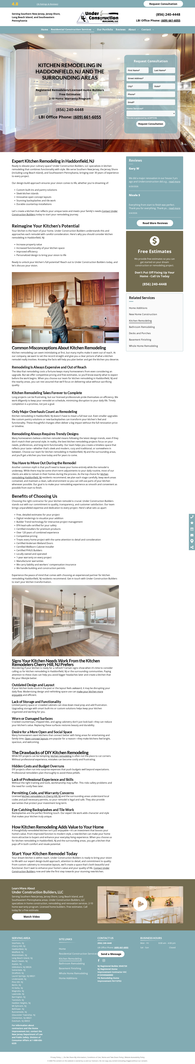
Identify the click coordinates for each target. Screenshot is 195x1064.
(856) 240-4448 (168, 14)
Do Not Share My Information (75, 1057)
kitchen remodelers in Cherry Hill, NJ (41, 796)
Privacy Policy (56, 1057)
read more (174, 181)
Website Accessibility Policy (135, 1057)
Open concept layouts (36, 738)
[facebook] (98, 961)
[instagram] (104, 961)
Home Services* (134, 108)
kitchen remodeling (61, 756)
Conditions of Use (93, 1057)
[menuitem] (45, 29)
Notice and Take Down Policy (112, 1057)
